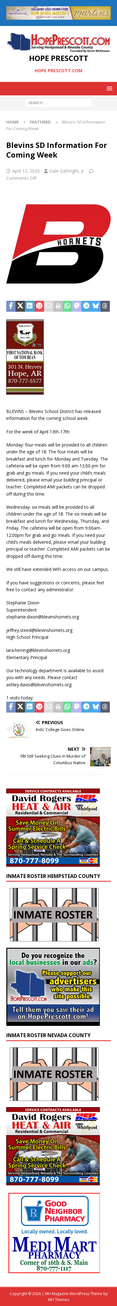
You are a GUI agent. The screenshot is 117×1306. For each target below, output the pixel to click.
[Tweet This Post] (20, 306)
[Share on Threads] (105, 306)
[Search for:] (58, 103)
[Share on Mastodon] (76, 306)
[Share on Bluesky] (95, 306)
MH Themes (58, 1299)
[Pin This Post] (39, 306)
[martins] (58, 16)
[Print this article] (58, 306)
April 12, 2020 (26, 171)
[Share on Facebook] (11, 306)
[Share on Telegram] (86, 306)
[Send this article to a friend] (48, 306)
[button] (108, 88)
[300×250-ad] (53, 1022)
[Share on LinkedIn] (29, 306)
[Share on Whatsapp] (67, 306)
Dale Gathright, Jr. (67, 171)
